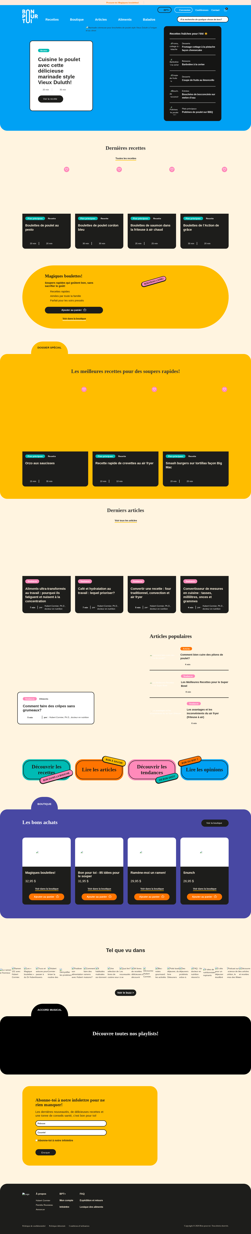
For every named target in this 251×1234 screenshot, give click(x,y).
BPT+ (166, 10)
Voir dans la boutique (74, 318)
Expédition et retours (91, 1200)
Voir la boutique (214, 823)
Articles (101, 19)
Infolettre (64, 1207)
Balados (149, 19)
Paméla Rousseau (44, 1205)
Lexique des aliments (91, 1207)
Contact (215, 10)
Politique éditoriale (57, 1226)
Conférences (201, 10)
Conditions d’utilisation (79, 1226)
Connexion (184, 10)
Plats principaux (35, 218)
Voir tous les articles (126, 520)
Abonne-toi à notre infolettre (55, 1140)
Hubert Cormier (43, 1200)
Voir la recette (50, 99)
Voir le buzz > (125, 992)
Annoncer (40, 1209)
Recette (43, 51)
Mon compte (66, 1200)
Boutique (77, 19)
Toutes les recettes (125, 158)
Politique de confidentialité (33, 1226)
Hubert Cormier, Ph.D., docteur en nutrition (69, 717)
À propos (41, 1194)
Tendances (32, 581)
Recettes (52, 19)
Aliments (125, 19)
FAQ (82, 1194)
